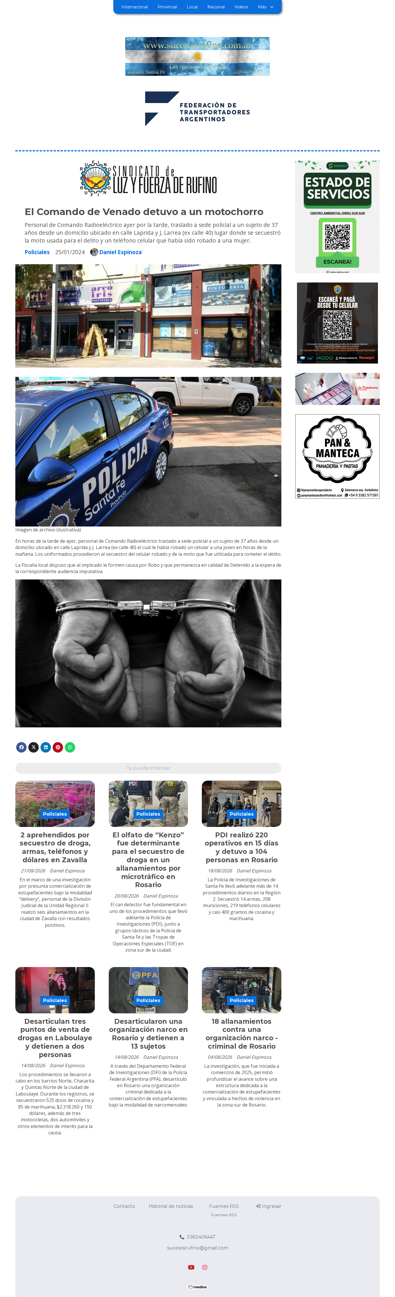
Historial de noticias (171, 1206)
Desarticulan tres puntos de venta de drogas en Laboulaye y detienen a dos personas (55, 1038)
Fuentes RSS (224, 1206)
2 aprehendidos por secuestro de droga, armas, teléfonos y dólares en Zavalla (55, 847)
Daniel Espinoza (120, 252)
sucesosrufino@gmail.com (197, 1248)
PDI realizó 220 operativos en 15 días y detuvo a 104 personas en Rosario (241, 847)
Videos (241, 7)
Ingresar (271, 1206)
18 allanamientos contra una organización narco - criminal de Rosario (242, 1033)
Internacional (134, 7)
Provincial (167, 7)
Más (262, 7)
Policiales (37, 252)
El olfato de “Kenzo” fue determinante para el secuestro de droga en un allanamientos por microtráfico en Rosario (148, 860)
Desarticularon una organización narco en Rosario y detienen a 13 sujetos (148, 1033)
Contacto (124, 1206)
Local (192, 7)
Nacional (216, 7)
